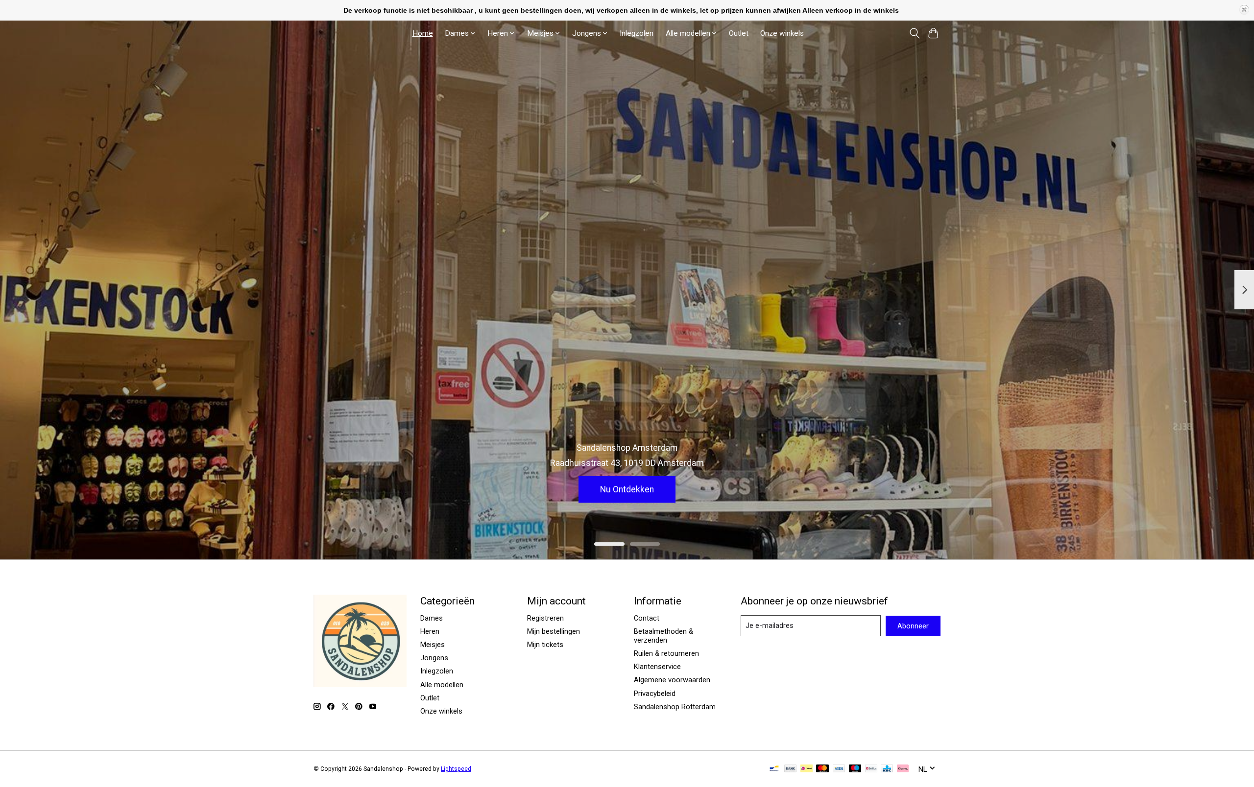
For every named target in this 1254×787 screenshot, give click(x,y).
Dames (431, 618)
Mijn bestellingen (553, 631)
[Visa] (839, 769)
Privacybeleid (654, 693)
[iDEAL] (806, 769)
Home (422, 33)
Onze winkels (782, 33)
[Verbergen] (1244, 10)
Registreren (545, 618)
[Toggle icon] (914, 33)
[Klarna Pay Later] (903, 769)
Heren (429, 631)
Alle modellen (441, 684)
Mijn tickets (545, 644)
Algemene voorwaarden (672, 679)
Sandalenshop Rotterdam (675, 706)
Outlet (738, 33)
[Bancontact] (774, 769)
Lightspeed (456, 768)
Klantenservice (657, 666)
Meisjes (432, 644)
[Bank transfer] (790, 769)
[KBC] (887, 769)
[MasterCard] (822, 769)
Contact (646, 618)
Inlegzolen (636, 33)
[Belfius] (871, 769)
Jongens (434, 657)
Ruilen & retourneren (666, 653)
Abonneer (913, 626)
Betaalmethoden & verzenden (663, 636)
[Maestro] (855, 769)
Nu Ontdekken (627, 489)
